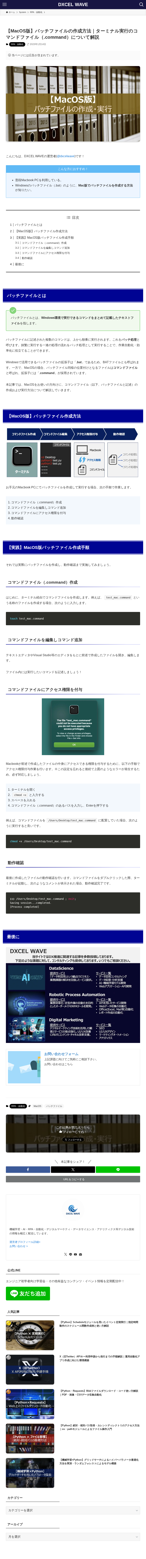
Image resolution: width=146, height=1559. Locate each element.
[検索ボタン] (141, 4)
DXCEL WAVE (73, 4)
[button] (28, 1169)
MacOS (37, 1106)
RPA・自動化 (17, 44)
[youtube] (75, 1254)
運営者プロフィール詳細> (25, 1241)
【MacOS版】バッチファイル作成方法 (41, 231)
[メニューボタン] (4, 4)
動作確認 (27, 258)
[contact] (80, 1254)
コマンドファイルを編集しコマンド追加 (46, 247)
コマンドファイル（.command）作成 (44, 242)
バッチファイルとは (28, 224)
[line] (70, 1254)
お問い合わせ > (19, 1246)
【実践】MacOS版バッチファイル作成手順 (44, 237)
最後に (19, 264)
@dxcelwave (66, 156)
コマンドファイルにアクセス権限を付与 (46, 252)
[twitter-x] (65, 1254)
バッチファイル (54, 1106)
